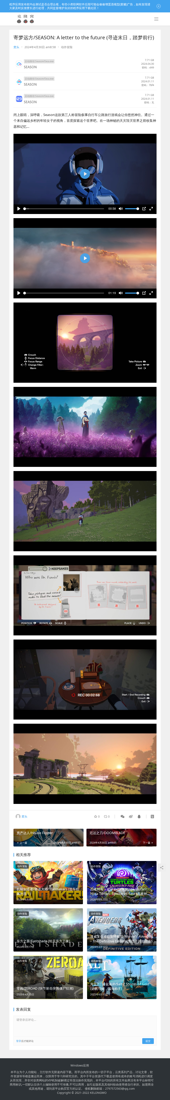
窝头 (16, 47)
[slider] (63, 209)
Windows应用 (79, 1065)
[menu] (156, 19)
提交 (148, 1041)
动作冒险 (67, 47)
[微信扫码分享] (122, 816)
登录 (18, 1041)
